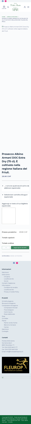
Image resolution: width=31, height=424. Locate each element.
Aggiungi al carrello (20, 247)
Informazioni (6, 285)
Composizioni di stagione (10, 305)
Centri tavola (8, 312)
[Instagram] (5, 1)
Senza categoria (16, 256)
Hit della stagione (7, 301)
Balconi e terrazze (10, 325)
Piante (4, 320)
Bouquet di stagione (8, 303)
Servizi (6, 281)
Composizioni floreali (10, 307)
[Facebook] (3, 1)
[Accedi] (25, 7)
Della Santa (6, 274)
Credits (10, 422)
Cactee (6, 327)
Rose (3, 316)
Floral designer (9, 310)
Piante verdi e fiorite (10, 323)
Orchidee (5, 318)
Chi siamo (7, 277)
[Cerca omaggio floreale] (8, 7)
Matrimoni (5, 272)
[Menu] (28, 7)
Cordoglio (5, 331)
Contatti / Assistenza (8, 283)
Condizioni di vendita (11, 287)
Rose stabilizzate (9, 314)
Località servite (9, 279)
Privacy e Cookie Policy (11, 292)
